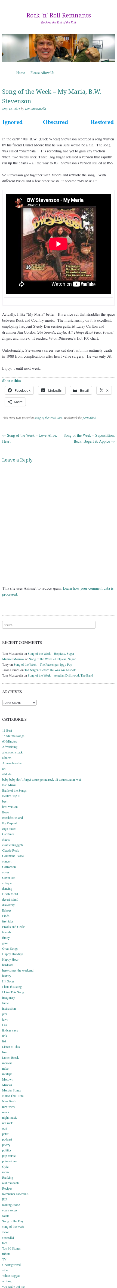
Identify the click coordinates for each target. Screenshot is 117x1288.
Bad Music (9, 785)
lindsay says (10, 1030)
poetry (6, 1144)
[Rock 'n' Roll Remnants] (58, 48)
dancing (7, 888)
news (5, 1112)
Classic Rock (10, 850)
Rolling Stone (11, 1204)
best (4, 801)
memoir (7, 1063)
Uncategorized (11, 1264)
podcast (7, 1139)
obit (4, 1128)
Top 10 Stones (11, 1248)
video (5, 1270)
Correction (9, 866)
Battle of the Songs (14, 790)
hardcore (7, 965)
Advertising (9, 746)
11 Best (7, 730)
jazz (4, 1014)
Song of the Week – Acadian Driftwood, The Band (60, 675)
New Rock (9, 1101)
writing (6, 1281)
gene (5, 943)
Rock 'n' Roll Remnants (58, 15)
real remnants (10, 1183)
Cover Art (8, 877)
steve (5, 1232)
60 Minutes (9, 741)
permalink (89, 417)
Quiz (5, 1166)
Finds (6, 915)
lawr (5, 1019)
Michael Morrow (13, 659)
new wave (8, 1106)
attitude (6, 774)
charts (6, 839)
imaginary (8, 997)
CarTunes (8, 834)
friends (6, 932)
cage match (9, 828)
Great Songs (10, 948)
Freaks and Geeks (13, 926)
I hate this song (12, 986)
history (6, 975)
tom (59, 417)
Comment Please (13, 855)
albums (6, 757)
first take (7, 921)
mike (5, 1068)
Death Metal (10, 894)
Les (4, 1024)
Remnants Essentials (15, 1194)
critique (7, 883)
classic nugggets (12, 845)
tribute (6, 1253)
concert (6, 861)
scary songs (9, 1210)
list (4, 1041)
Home (20, 72)
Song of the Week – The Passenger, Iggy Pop (43, 664)
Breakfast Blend (12, 817)
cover (5, 872)
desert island (10, 899)
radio (5, 1172)
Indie (5, 1003)
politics (6, 1150)
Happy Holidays (12, 954)
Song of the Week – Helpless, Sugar (51, 653)
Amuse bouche (11, 763)
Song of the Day (12, 1221)
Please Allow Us (42, 72)
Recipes (7, 1188)
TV (4, 1259)
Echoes (6, 910)
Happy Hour (10, 959)
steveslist (8, 1237)
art (3, 768)
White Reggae (11, 1275)
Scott (5, 1215)
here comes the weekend (17, 970)
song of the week (45, 417)
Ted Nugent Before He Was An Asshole (50, 670)
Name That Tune (12, 1095)
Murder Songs (11, 1090)
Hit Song (8, 981)
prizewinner (9, 1161)
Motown (7, 1079)
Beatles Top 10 (11, 796)
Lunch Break (10, 1057)
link (4, 1035)
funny (6, 937)
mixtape (7, 1074)
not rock (7, 1123)
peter (5, 1134)
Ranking (7, 1177)
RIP (4, 1199)
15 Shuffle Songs (13, 736)
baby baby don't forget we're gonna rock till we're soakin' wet (41, 779)
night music (9, 1117)
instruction (9, 1008)
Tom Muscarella (35, 108)
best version (10, 806)
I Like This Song (13, 992)
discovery (8, 905)
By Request (9, 823)
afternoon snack (12, 752)
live (4, 1052)
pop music (9, 1155)
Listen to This (11, 1046)
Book (5, 812)
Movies (7, 1084)
